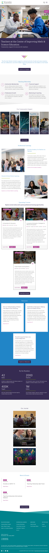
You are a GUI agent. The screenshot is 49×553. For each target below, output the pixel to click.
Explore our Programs (25, 69)
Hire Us (17, 530)
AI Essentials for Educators (9, 223)
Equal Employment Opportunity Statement (41, 550)
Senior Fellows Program (5, 526)
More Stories (24, 140)
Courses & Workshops (20, 524)
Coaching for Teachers (20, 528)
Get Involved (45, 522)
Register (12, 247)
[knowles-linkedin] (5, 550)
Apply (46, 11)
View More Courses (24, 293)
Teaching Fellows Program (6, 524)
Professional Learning (21, 522)
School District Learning (20, 526)
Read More (5, 323)
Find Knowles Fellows (34, 526)
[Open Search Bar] (44, 2)
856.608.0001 (5, 538)
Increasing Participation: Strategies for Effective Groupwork (36, 224)
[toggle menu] (46, 3)
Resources (32, 522)
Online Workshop (7, 209)
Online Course (30, 209)
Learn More (5, 247)
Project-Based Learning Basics (22, 266)
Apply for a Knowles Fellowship (7, 528)
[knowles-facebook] (1, 550)
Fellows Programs (5, 522)
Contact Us (44, 526)
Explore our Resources (24, 361)
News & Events (24, 507)
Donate (43, 524)
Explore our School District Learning (10, 190)
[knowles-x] (3, 550)
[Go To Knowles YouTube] (7, 550)
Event (5, 492)
